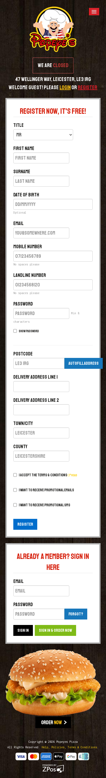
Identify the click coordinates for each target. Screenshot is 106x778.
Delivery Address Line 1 (35, 377)
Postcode (23, 354)
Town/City (23, 423)
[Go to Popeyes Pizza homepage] (52, 29)
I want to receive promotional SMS (44, 505)
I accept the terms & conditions (48, 475)
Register (25, 524)
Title (18, 125)
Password (23, 304)
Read (74, 475)
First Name (23, 148)
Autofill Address (83, 363)
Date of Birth (26, 195)
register (87, 87)
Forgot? (75, 614)
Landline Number (29, 275)
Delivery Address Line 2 (36, 400)
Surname (21, 171)
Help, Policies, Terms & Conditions (69, 747)
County (20, 446)
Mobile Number (27, 246)
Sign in (23, 630)
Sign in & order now (55, 630)
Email (18, 223)
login (65, 87)
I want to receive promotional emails (46, 490)
